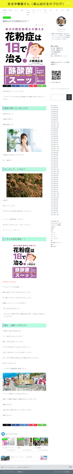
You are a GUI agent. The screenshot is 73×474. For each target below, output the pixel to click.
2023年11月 (55, 172)
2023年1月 (54, 191)
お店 (22, 10)
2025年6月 (54, 135)
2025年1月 (54, 144)
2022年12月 (55, 193)
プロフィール (45, 10)
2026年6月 (54, 111)
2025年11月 (55, 125)
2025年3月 (54, 141)
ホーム (39, 10)
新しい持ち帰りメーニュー (59, 56)
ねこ (51, 10)
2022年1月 (54, 213)
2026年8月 (54, 107)
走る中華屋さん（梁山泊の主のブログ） (36, 4)
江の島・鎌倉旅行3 (57, 50)
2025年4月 (54, 139)
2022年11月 (55, 195)
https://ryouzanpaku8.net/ (60, 89)
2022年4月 (54, 209)
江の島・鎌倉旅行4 (57, 48)
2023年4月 (54, 185)
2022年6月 (54, 205)
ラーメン (53, 237)
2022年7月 (54, 203)
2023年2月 (54, 189)
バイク (62, 10)
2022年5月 (54, 207)
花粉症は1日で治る (9, 282)
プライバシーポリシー (9, 472)
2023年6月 (54, 182)
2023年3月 (54, 187)
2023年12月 (55, 170)
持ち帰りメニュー (4, 10)
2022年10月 (55, 197)
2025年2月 (54, 143)
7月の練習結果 (55, 52)
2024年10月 (55, 150)
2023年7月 (54, 180)
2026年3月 (54, 117)
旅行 (68, 10)
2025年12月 (55, 123)
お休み (10, 10)
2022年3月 (54, 211)
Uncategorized (7, 17)
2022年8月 (54, 201)
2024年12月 (55, 146)
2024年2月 (54, 166)
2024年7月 (54, 156)
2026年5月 (54, 113)
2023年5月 (54, 183)
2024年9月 (54, 152)
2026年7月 (54, 109)
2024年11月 (55, 148)
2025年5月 (54, 137)
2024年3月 (54, 164)
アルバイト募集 (28, 10)
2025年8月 (54, 131)
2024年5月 (54, 160)
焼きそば (53, 246)
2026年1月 (54, 121)
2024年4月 (54, 162)
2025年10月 (55, 127)
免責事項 (20, 472)
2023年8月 (54, 178)
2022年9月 (54, 199)
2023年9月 (54, 176)
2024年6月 (54, 158)
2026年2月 (54, 119)
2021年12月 (55, 215)
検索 (69, 97)
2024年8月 (54, 154)
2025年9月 (54, 129)
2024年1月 (54, 168)
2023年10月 (55, 174)
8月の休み (54, 54)
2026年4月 (54, 115)
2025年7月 (54, 133)
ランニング (33, 10)
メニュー (16, 10)
